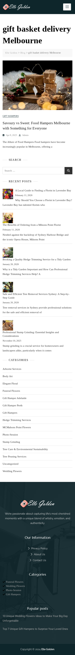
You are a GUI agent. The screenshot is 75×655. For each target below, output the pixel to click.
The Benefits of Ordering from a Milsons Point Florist (32, 224)
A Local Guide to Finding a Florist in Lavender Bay (43, 190)
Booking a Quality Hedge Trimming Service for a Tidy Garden (37, 259)
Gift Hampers (11, 116)
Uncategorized (10, 463)
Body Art (8, 376)
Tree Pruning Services (14, 456)
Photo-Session (10, 434)
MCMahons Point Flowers (17, 427)
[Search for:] (37, 170)
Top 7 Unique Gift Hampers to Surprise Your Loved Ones (35, 628)
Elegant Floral (10, 383)
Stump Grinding (11, 442)
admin (25, 135)
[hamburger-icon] (67, 6)
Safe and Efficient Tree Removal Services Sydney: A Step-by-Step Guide (36, 296)
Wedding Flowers (12, 471)
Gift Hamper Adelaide (15, 398)
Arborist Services (12, 369)
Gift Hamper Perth (12, 405)
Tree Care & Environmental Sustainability (25, 449)
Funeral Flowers (11, 390)
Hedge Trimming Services (17, 420)
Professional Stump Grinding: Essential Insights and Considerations (31, 334)
